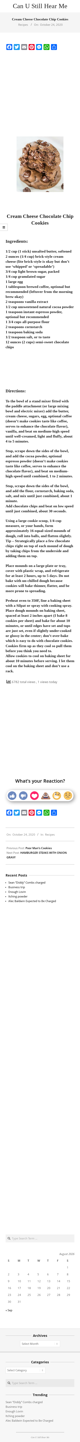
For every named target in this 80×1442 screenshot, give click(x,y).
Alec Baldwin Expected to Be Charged (32, 901)
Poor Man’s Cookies (38, 848)
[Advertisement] (40, 93)
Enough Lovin (17, 892)
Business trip (16, 887)
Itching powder (18, 896)
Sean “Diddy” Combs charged (26, 882)
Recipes (23, 24)
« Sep (9, 1310)
